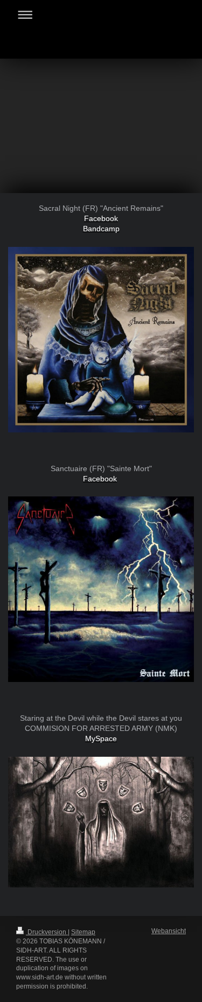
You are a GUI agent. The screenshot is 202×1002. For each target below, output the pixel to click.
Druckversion (47, 932)
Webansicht (168, 931)
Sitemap (83, 932)
